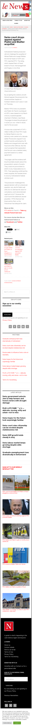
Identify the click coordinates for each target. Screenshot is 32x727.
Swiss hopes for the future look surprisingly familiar (14, 419)
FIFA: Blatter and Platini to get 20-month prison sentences (8, 268)
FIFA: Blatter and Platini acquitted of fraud (14, 587)
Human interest (16, 280)
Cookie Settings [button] (7, 723)
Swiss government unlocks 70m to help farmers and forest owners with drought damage (14, 399)
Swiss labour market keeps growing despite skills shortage (14, 445)
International (8, 282)
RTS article (8, 210)
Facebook (10, 222)
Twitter (19, 222)
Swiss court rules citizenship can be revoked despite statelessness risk (14, 427)
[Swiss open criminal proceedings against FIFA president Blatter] (19, 242)
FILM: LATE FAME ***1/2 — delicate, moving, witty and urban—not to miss (14, 410)
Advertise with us (9, 666)
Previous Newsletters (11, 695)
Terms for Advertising (9, 380)
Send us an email (9, 650)
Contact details (9, 647)
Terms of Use (8, 652)
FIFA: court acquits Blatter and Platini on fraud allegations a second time (15, 492)
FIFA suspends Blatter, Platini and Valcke (13, 564)
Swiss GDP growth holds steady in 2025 (12, 436)
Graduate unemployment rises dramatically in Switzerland (15, 453)
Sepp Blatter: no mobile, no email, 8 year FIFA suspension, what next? (15, 610)
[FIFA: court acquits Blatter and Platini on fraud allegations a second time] (8, 242)
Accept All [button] (17, 723)
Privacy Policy (7, 320)
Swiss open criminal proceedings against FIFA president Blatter (15, 516)
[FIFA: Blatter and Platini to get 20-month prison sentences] (8, 261)
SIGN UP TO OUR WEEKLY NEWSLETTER (12, 468)
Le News (16, 7)
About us (7, 645)
